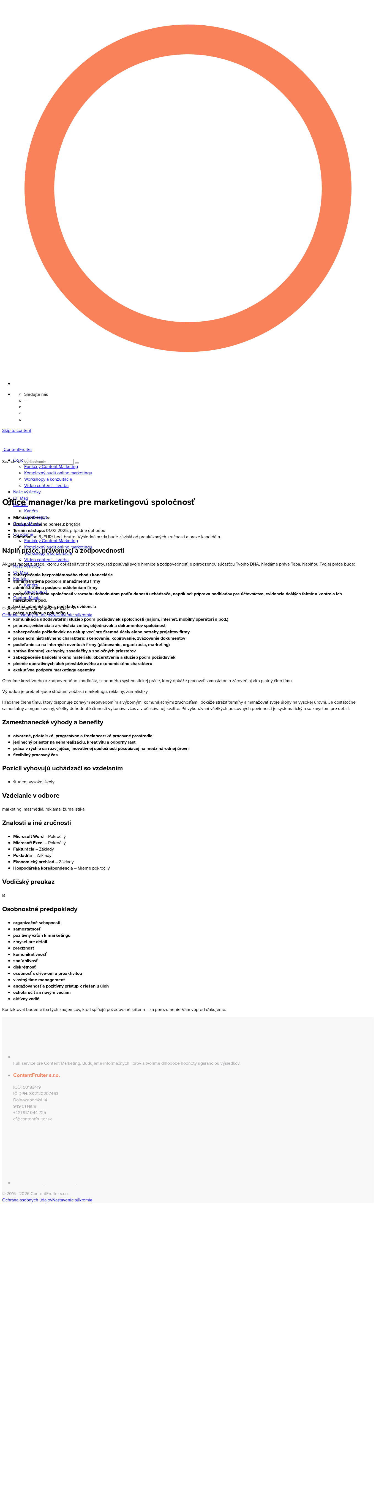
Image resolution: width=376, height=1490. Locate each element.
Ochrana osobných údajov (27, 1200)
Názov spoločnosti (28, 1271)
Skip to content (16, 430)
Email (16, 1256)
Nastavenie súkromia (72, 615)
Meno (16, 1241)
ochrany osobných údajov (81, 1314)
